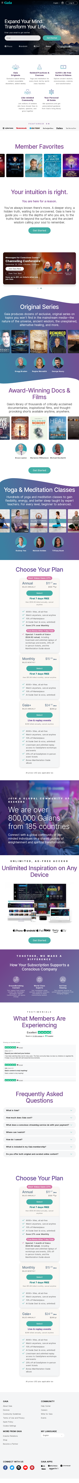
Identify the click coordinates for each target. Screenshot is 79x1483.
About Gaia (7, 1406)
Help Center (46, 1406)
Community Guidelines (12, 1414)
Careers (44, 1410)
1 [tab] (38, 288)
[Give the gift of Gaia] (62, 3)
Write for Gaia (46, 1414)
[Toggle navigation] (2, 2)
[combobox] (52, 1435)
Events (43, 1418)
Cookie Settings (9, 1426)
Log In (71, 3)
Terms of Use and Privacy (13, 1418)
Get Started (52, 38)
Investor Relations (10, 1436)
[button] (39, 1110)
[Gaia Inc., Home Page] (8, 2)
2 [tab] (41, 288)
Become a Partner (10, 1444)
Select (40, 668)
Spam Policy (8, 1422)
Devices (6, 1410)
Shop (5, 1440)
